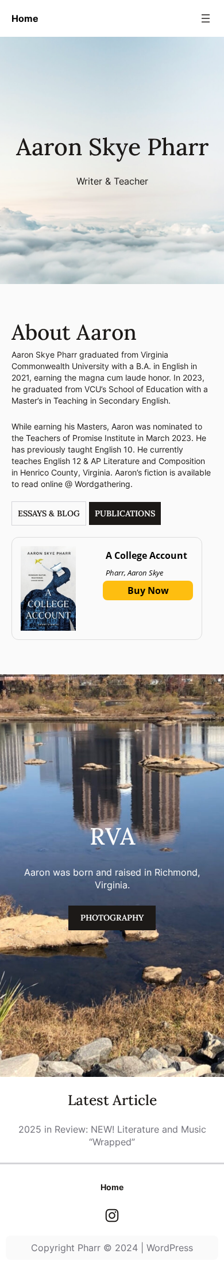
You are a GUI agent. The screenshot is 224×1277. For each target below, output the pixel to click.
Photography (112, 917)
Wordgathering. (104, 484)
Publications (125, 513)
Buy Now (148, 590)
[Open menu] (206, 18)
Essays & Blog (49, 513)
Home (24, 18)
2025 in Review (52, 1129)
